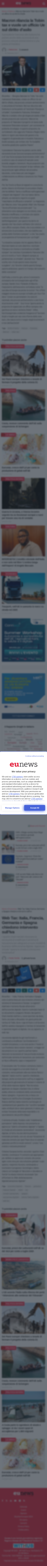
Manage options (12, 808)
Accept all (34, 808)
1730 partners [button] (17, 777)
